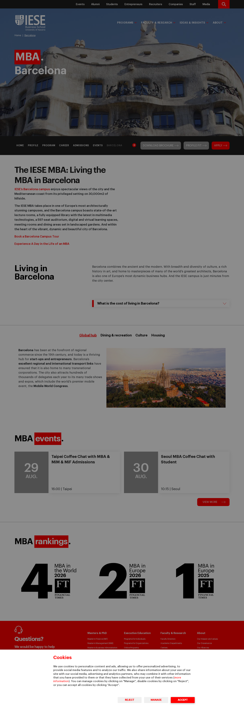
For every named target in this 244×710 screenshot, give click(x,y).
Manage (156, 700)
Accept (183, 700)
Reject (129, 700)
